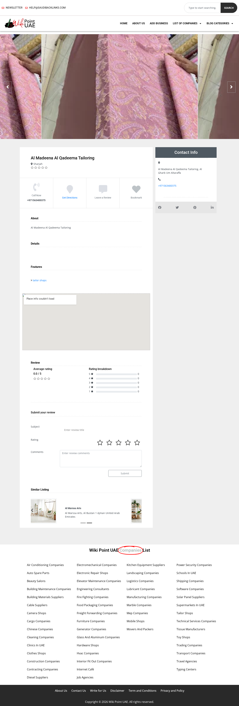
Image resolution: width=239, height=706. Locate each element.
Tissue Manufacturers (191, 629)
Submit (125, 473)
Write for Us (98, 691)
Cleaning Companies (40, 637)
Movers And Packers (140, 629)
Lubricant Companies (141, 589)
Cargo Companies (38, 621)
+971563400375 (167, 185)
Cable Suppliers (37, 605)
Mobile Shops (136, 621)
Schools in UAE (186, 573)
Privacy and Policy (172, 691)
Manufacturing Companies (144, 597)
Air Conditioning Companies (45, 565)
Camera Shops (36, 613)
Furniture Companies (91, 621)
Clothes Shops (36, 653)
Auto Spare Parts (38, 573)
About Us (138, 23)
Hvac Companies (88, 653)
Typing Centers (186, 669)
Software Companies (190, 589)
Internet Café (85, 669)
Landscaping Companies (143, 573)
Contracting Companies (42, 669)
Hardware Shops (88, 645)
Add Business (159, 23)
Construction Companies (43, 661)
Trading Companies (189, 645)
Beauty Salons (36, 581)
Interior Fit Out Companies (94, 661)
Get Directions (69, 197)
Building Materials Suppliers (45, 597)
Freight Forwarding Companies (97, 613)
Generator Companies (91, 629)
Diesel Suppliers (37, 677)
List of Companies (185, 23)
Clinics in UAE (36, 645)
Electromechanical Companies (97, 565)
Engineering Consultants (93, 589)
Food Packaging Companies (95, 605)
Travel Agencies (187, 661)
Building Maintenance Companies (49, 589)
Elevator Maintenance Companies (99, 581)
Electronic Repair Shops (92, 573)
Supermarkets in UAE (191, 605)
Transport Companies (191, 653)
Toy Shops (183, 637)
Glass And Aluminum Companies (98, 637)
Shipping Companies (190, 581)
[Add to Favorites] (136, 191)
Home (123, 23)
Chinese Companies (40, 629)
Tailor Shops (185, 613)
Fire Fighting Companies (92, 597)
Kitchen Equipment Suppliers (146, 565)
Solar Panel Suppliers (191, 597)
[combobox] (202, 8)
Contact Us (78, 691)
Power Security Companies (194, 565)
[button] (32, 510)
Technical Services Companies (196, 621)
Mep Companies (137, 613)
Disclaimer (117, 691)
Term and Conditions (142, 691)
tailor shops (40, 280)
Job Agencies (85, 677)
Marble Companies (139, 605)
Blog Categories (218, 23)
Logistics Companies (140, 581)
